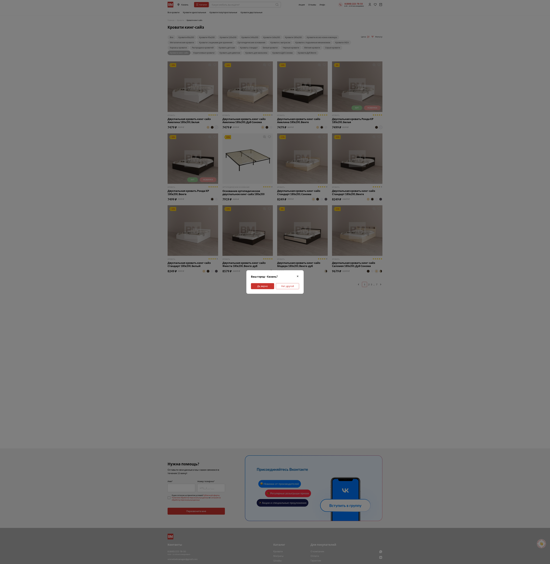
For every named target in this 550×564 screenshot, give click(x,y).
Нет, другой (287, 286)
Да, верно (262, 286)
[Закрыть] (297, 276)
